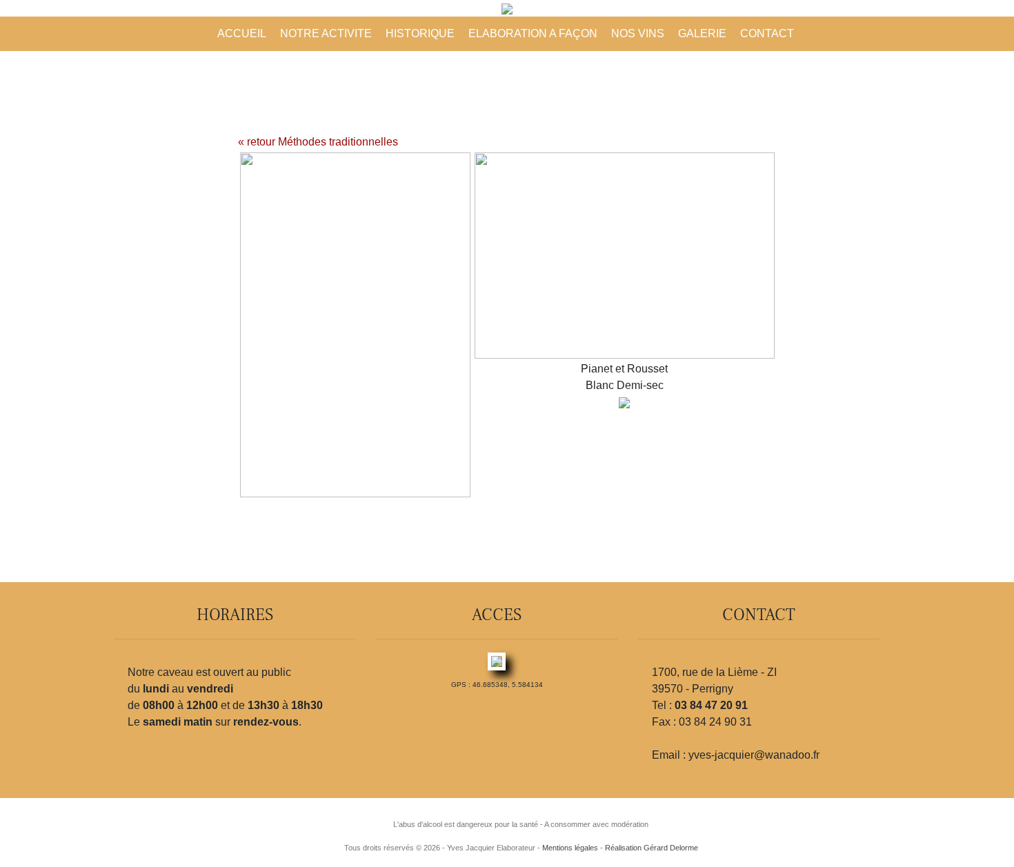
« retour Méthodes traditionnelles (318, 142)
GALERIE (702, 33)
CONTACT (767, 33)
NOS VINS (637, 33)
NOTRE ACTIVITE (326, 33)
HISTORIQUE (420, 33)
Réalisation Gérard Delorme (651, 848)
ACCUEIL (241, 33)
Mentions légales (570, 848)
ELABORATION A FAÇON (532, 33)
